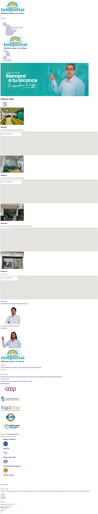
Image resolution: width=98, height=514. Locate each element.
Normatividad (9, 28)
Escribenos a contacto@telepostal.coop (33, 367)
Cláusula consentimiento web (56, 376)
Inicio (4, 22)
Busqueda (3, 504)
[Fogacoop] (11, 412)
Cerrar (2, 510)
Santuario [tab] (5, 105)
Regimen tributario (10, 33)
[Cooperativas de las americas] (11, 393)
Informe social (12, 376)
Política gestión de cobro (11, 31)
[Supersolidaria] (11, 403)
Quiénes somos (6, 25)
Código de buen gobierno (11, 30)
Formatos (5, 56)
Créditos (7, 53)
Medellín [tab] (5, 102)
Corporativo (8, 26)
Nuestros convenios (23, 381)
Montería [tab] (5, 103)
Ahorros (7, 52)
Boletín (22, 376)
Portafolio (5, 50)
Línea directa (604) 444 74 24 (7, 367)
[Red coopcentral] (11, 421)
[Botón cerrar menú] (1, 16)
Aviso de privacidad (37, 376)
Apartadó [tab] (5, 104)
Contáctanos (29, 381)
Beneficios (8, 54)
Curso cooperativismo (13, 381)
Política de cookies (46, 376)
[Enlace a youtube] (3, 372)
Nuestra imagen (9, 34)
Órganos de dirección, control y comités (14, 27)
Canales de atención (5, 381)
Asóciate (5, 24)
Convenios (8, 55)
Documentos (18, 376)
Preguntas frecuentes (5, 376)
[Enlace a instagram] (2, 372)
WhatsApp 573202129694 (19, 367)
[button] (49, 383)
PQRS (4, 58)
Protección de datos (29, 376)
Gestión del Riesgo (10, 32)
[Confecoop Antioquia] (11, 430)
